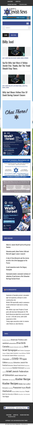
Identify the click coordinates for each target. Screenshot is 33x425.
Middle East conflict (24, 384)
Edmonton (10, 362)
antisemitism (12, 343)
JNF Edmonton (12, 379)
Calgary (4, 353)
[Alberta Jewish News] (16, 12)
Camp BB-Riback (22, 353)
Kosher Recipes (10, 383)
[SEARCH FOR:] (16, 27)
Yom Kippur (5, 396)
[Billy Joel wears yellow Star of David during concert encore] (16, 83)
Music (18, 58)
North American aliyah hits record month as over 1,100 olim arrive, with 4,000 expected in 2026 (17, 316)
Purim (24, 388)
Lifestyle (24, 86)
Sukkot (17, 391)
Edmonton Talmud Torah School (16, 365)
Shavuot (14, 391)
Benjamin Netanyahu (14, 347)
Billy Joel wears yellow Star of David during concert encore (14, 94)
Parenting (10, 388)
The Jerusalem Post (11, 290)
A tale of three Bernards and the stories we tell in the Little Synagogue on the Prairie (17, 260)
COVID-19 (17, 358)
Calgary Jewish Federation (12, 353)
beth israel (21, 347)
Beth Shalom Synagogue (24, 350)
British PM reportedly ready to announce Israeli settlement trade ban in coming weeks (17, 305)
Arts (12, 86)
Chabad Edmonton (21, 355)
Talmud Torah (22, 391)
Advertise (18, 1)
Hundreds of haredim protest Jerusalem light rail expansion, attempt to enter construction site (17, 297)
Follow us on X (23, 4)
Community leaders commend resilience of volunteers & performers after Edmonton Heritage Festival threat (18, 276)
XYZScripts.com (24, 424)
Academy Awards (6, 340)
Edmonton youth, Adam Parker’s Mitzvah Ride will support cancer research (17, 252)
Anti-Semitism (6, 58)
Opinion (26, 58)
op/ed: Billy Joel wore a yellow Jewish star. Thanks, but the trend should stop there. (16, 65)
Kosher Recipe (22, 379)
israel (9, 371)
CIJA (10, 359)
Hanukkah (15, 368)
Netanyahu (5, 388)
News (22, 58)
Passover (17, 387)
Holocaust (14, 58)
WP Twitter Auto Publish (10, 424)
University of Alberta (13, 394)
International (18, 86)
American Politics (17, 340)
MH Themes (25, 420)
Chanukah (5, 359)
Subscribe (10, 1)
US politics (21, 394)
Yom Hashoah (27, 394)
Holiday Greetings (12, 4)
